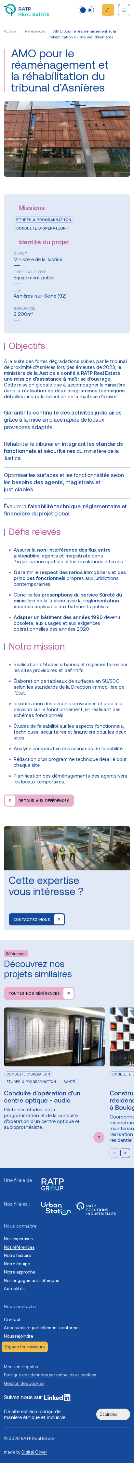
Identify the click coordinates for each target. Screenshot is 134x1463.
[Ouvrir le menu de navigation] (124, 10)
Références (35, 31)
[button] (125, 1153)
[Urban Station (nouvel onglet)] (56, 1208)
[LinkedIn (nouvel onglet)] (58, 1397)
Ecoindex (108, 1414)
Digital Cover (34, 1452)
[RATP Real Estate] (26, 10)
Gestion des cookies (24, 1383)
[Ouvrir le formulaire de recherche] (108, 10)
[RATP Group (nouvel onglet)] (52, 1184)
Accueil (11, 31)
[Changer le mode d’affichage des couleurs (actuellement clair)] (86, 10)
